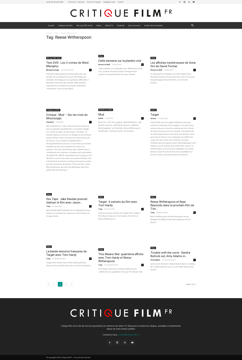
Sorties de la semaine (153, 25)
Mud (101, 114)
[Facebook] (180, 2)
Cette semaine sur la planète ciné (119, 60)
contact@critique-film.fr (128, 334)
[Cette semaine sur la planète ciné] (121, 50)
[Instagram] (184, 2)
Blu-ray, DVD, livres (85, 25)
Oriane (153, 118)
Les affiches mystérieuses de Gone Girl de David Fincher (173, 64)
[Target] (173, 103)
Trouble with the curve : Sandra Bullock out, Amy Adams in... (170, 254)
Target (154, 114)
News (98, 25)
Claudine (50, 122)
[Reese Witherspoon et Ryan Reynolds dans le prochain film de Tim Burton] (173, 187)
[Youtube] (194, 2)
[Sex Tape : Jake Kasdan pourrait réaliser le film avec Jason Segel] (69, 186)
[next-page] (71, 284)
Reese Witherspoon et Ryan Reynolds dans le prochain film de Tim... (172, 205)
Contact (121, 2)
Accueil (51, 25)
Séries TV (109, 25)
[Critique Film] (121, 13)
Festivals (121, 25)
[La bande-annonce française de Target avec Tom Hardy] (69, 238)
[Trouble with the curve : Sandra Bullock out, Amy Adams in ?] (173, 238)
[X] (189, 2)
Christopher (155, 260)
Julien (100, 118)
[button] (192, 25)
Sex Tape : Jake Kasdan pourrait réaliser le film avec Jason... (66, 200)
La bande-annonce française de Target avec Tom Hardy (66, 253)
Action (153, 110)
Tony (48, 206)
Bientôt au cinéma (105, 110)
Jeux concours (134, 25)
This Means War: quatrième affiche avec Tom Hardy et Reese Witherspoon (120, 257)
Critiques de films (65, 25)
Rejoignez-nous (109, 2)
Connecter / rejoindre (76, 2)
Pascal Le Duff (104, 64)
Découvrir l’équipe (94, 2)
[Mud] (121, 103)
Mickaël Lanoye (52, 70)
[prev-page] (48, 284)
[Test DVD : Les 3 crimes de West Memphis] (69, 51)
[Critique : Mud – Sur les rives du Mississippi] (69, 103)
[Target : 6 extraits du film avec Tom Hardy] (121, 187)
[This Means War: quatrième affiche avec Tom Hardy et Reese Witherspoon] (121, 239)
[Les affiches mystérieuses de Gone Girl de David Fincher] (173, 51)
